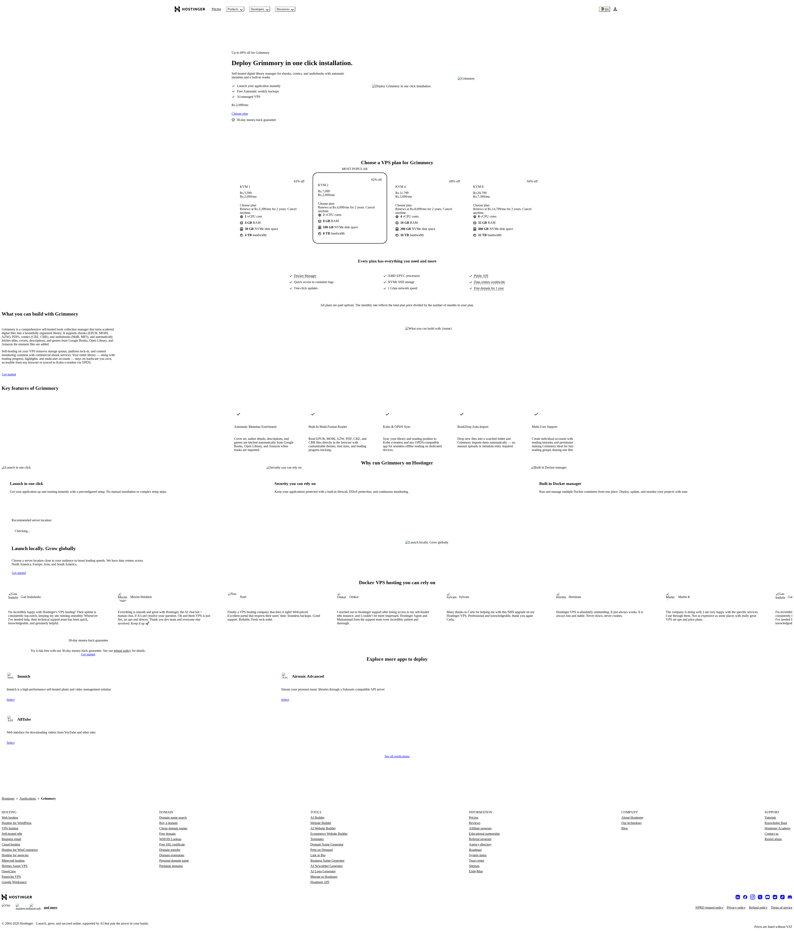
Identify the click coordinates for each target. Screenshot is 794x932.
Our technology (631, 823)
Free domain (167, 833)
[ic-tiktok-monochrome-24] (782, 897)
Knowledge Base (776, 823)
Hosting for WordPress (16, 823)
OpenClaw (9, 871)
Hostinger (8, 798)
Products (233, 9)
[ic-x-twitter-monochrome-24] (760, 897)
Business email (11, 839)
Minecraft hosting (13, 860)
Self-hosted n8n (12, 833)
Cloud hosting (11, 844)
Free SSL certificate (172, 844)
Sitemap (474, 866)
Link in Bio (317, 855)
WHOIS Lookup (170, 839)
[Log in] (615, 9)
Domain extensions (171, 855)
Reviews (474, 823)
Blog (624, 828)
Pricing (216, 9)
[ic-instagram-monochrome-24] (752, 897)
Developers (257, 9)
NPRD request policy (709, 907)
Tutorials (770, 817)
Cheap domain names (173, 828)
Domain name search (173, 817)
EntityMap (476, 871)
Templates (317, 839)
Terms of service (781, 907)
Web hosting (10, 817)
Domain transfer (169, 850)
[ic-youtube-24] (767, 897)
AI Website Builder (323, 828)
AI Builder (317, 817)
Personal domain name (174, 860)
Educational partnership (484, 833)
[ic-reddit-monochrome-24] (774, 897)
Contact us (771, 833)
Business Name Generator (327, 860)
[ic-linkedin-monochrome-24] (737, 897)
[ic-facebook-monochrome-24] (745, 897)
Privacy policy (736, 907)
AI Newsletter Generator (326, 866)
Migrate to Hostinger (323, 876)
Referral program (480, 839)
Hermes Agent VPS (15, 866)
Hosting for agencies (15, 855)
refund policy (122, 650)
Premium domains (171, 866)
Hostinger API (319, 882)
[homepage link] (190, 9)
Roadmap (475, 850)
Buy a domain (168, 823)
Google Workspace (14, 882)
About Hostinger (632, 817)
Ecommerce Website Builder (329, 833)
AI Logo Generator (323, 871)
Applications (27, 798)
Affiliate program (480, 828)
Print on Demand (321, 850)
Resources (283, 9)
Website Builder (320, 823)
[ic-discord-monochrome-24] (789, 897)
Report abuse (773, 839)
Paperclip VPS (11, 876)
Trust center (476, 860)
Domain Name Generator (326, 844)
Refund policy (758, 907)
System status (478, 855)
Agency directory (480, 844)
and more (50, 907)
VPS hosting (10, 828)
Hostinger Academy (778, 828)
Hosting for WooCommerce (20, 850)
